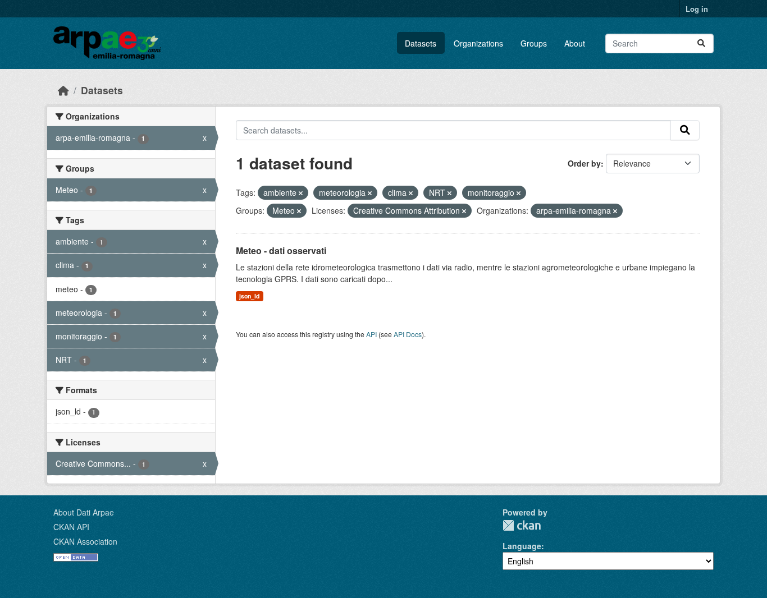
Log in (697, 8)
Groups (534, 43)
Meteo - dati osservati (281, 250)
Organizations (478, 43)
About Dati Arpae (83, 512)
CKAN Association (85, 541)
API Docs (408, 334)
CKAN (522, 525)
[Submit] (701, 43)
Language (522, 545)
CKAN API (71, 526)
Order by (584, 163)
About (574, 43)
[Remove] (301, 192)
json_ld (249, 296)
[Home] (63, 90)
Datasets (420, 43)
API (371, 334)
